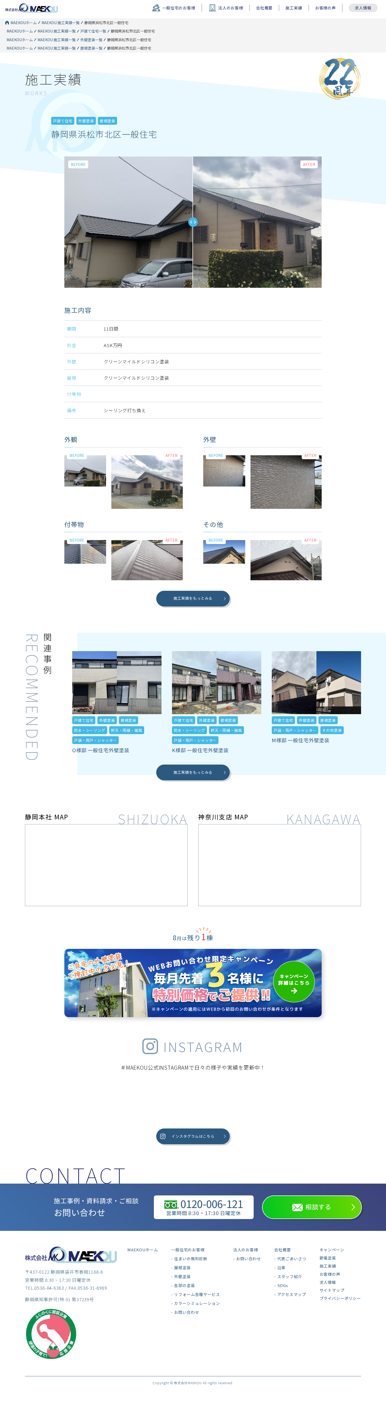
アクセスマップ (291, 1294)
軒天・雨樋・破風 (126, 730)
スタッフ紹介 (289, 1276)
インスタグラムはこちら (192, 1136)
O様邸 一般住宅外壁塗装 (100, 750)
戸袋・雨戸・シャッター (95, 740)
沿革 (281, 1267)
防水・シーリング (89, 730)
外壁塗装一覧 (91, 39)
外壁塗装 (86, 120)
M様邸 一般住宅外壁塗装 (301, 740)
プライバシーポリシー (340, 1298)
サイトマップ (332, 1290)
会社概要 (264, 8)
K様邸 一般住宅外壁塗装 (200, 750)
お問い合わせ (186, 1312)
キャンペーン (332, 1249)
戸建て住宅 (62, 120)
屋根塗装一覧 (91, 48)
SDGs (282, 1285)
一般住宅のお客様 (188, 1249)
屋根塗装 (107, 120)
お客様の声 (325, 8)
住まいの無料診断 (190, 1258)
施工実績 (293, 8)
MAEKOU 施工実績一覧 (60, 22)
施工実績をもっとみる (193, 598)
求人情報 (363, 8)
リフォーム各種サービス (197, 1294)
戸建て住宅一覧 (93, 31)
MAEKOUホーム (24, 22)
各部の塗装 (184, 1285)
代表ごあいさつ (291, 1258)
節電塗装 (328, 1258)
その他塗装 (332, 730)
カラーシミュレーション (197, 1303)
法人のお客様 (245, 1249)
